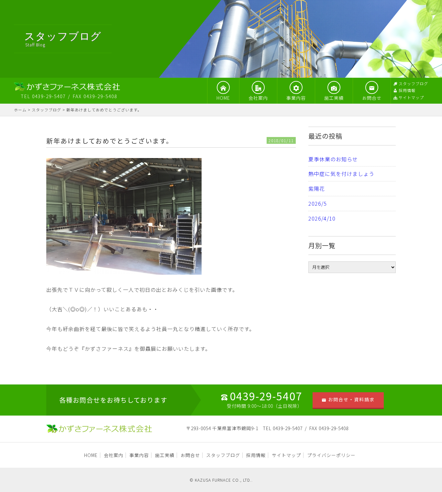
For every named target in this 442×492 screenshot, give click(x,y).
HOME (223, 98)
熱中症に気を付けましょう (341, 173)
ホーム (20, 109)
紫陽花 (316, 188)
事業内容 (296, 98)
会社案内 (258, 98)
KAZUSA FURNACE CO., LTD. (223, 480)
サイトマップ (411, 97)
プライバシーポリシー (331, 455)
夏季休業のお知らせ (333, 159)
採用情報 (407, 90)
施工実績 (334, 98)
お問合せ (371, 98)
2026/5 (317, 203)
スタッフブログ (413, 83)
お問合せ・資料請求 (351, 399)
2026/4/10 (322, 218)
